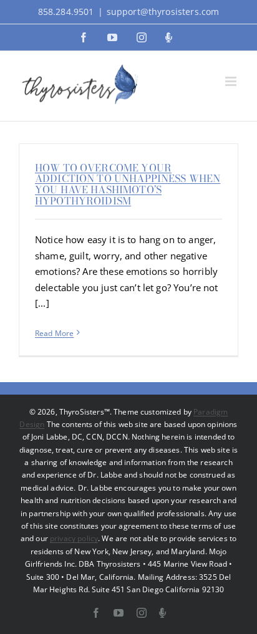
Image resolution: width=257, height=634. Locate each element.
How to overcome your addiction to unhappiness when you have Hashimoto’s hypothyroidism (127, 184)
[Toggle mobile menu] (231, 81)
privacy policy (74, 538)
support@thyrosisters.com (163, 11)
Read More (54, 333)
